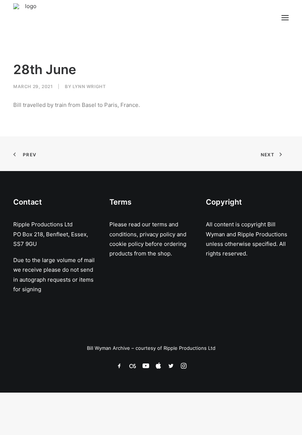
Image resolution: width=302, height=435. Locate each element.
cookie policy (126, 243)
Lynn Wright (89, 86)
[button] (285, 17)
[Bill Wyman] (50, 17)
